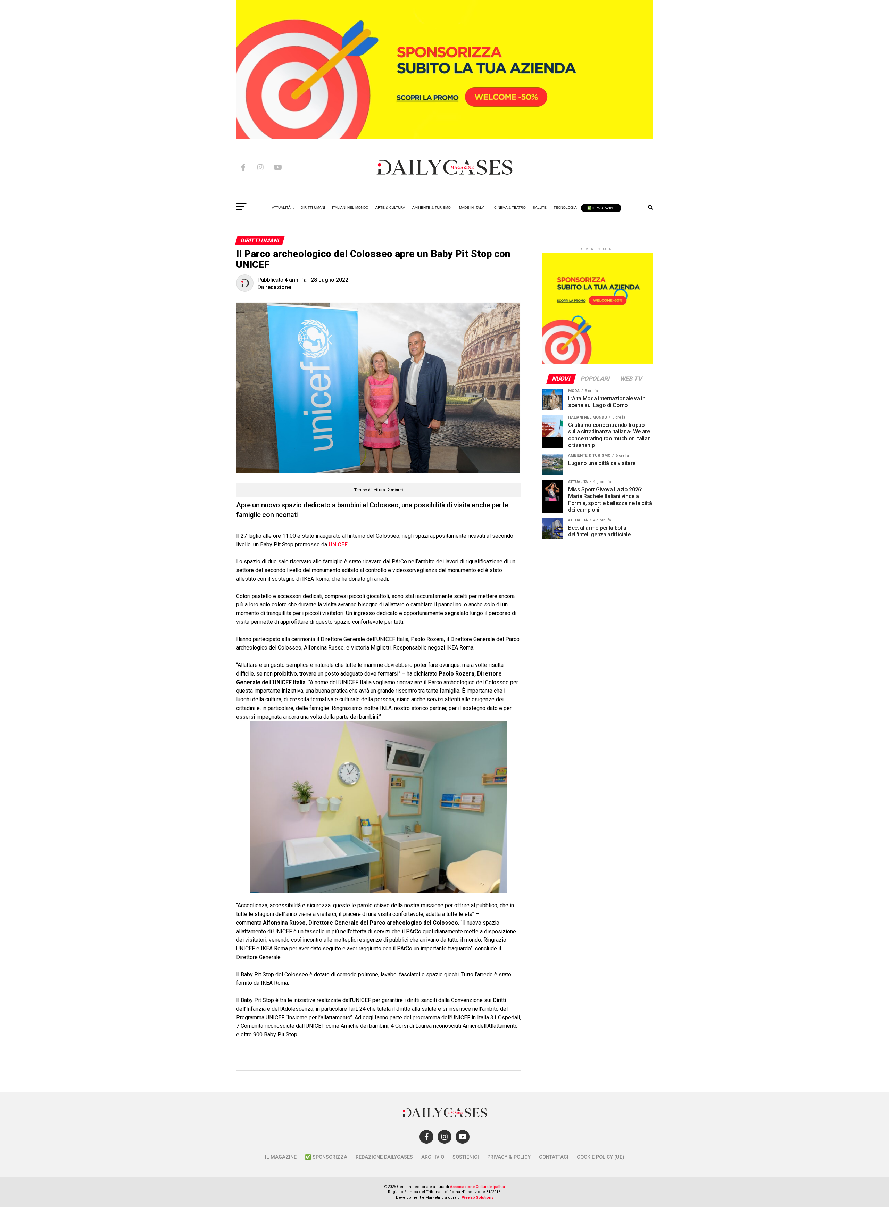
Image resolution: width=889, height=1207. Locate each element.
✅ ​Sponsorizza (326, 1157)
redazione (278, 287)
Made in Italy (471, 207)
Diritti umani (313, 207)
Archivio (432, 1157)
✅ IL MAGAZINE (601, 208)
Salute (540, 207)
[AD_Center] (444, 137)
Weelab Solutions (477, 1197)
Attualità (281, 207)
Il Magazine (281, 1157)
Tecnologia (565, 207)
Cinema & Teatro (510, 207)
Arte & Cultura (390, 207)
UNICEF (338, 544)
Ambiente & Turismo (431, 207)
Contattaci (553, 1157)
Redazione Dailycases (384, 1157)
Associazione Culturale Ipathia (477, 1186)
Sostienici (465, 1157)
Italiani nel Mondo (350, 207)
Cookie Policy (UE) (600, 1157)
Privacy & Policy (509, 1157)
